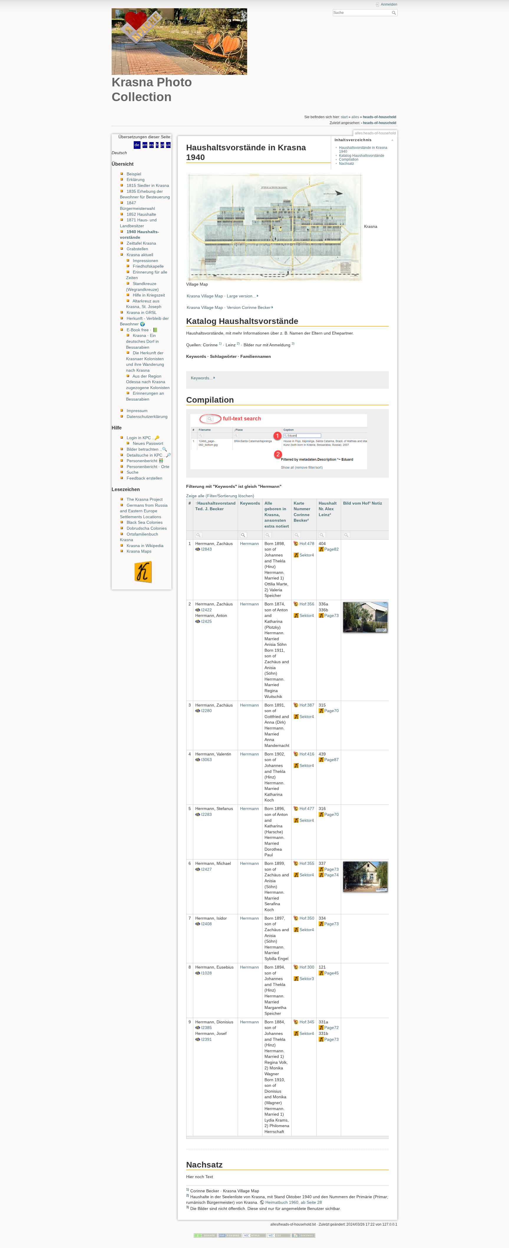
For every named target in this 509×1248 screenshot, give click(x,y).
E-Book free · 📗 (142, 329)
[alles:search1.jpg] (278, 441)
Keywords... (202, 378)
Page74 (331, 874)
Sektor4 (307, 555)
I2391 (206, 1039)
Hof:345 (307, 1022)
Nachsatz (346, 164)
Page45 (331, 973)
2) (238, 343)
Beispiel (134, 174)
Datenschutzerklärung (147, 416)
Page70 (331, 710)
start (344, 117)
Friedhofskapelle (148, 266)
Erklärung (136, 179)
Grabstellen (137, 248)
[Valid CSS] (279, 1235)
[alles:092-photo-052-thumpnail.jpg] (274, 226)
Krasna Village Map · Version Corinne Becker (229, 307)
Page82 (331, 549)
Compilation (348, 160)
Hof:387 (307, 705)
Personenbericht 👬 (145, 460)
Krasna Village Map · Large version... (221, 296)
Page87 (331, 759)
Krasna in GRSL (142, 312)
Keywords (250, 503)
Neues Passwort (148, 443)
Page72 (331, 1027)
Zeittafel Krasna (141, 243)
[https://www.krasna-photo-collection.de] (141, 572)
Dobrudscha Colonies (147, 528)
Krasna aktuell (140, 254)
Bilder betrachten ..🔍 (147, 449)
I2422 (206, 609)
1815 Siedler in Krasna (148, 185)
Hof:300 (307, 967)
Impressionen (145, 260)
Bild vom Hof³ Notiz (362, 503)
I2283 (206, 814)
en (145, 144)
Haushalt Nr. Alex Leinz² (328, 509)
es (151, 144)
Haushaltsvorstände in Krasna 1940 (363, 150)
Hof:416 (307, 754)
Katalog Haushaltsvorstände (361, 156)
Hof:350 (307, 918)
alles (355, 117)
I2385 (206, 1027)
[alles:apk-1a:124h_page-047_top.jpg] (365, 876)
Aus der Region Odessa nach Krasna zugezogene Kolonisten (148, 382)
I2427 (206, 869)
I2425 (206, 621)
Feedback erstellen (144, 478)
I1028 (206, 973)
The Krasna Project (145, 499)
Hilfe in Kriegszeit (149, 295)
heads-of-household (379, 117)
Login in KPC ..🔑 (143, 437)
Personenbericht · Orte (148, 466)
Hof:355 (307, 863)
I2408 (206, 923)
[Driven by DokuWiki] (303, 1235)
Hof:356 (307, 604)
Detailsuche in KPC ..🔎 (149, 455)
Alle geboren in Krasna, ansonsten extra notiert (277, 514)
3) (293, 343)
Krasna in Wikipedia (145, 545)
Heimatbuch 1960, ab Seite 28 (293, 1202)
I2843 (206, 549)
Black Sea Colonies (145, 522)
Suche (394, 13)
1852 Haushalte (141, 214)
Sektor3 (307, 978)
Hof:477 (307, 808)
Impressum (137, 410)
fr (157, 144)
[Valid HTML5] (254, 1235)
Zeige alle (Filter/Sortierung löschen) (220, 495)
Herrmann (249, 543)
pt (162, 144)
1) (220, 343)
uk (168, 144)
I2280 (206, 710)
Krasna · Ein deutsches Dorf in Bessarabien (142, 341)
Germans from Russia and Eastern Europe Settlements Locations (144, 511)
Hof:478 (307, 543)
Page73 (331, 615)
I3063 (206, 759)
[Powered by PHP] (230, 1235)
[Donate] (205, 1235)
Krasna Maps (139, 551)
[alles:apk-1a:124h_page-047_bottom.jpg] (365, 617)
